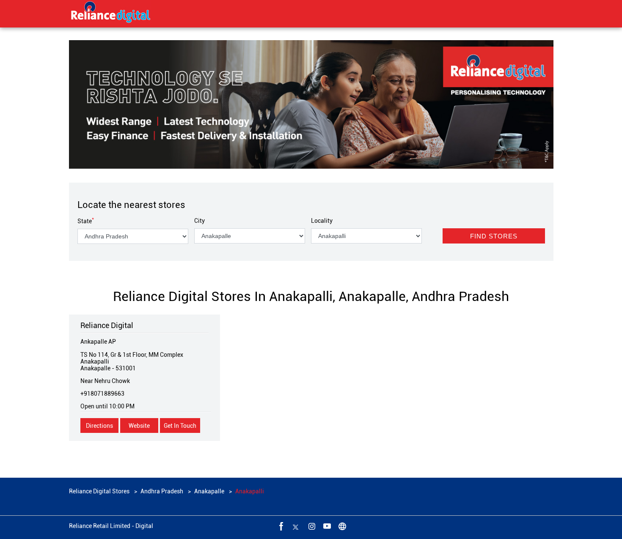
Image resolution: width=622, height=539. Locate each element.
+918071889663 (102, 393)
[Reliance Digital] (111, 13)
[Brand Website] (341, 526)
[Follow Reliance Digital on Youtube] (326, 526)
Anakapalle (209, 491)
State (85, 221)
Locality (322, 220)
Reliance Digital (106, 325)
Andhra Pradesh (161, 491)
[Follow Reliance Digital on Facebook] (280, 526)
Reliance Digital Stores (100, 491)
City (199, 220)
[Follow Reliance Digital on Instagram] (311, 526)
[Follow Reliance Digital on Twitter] (296, 526)
